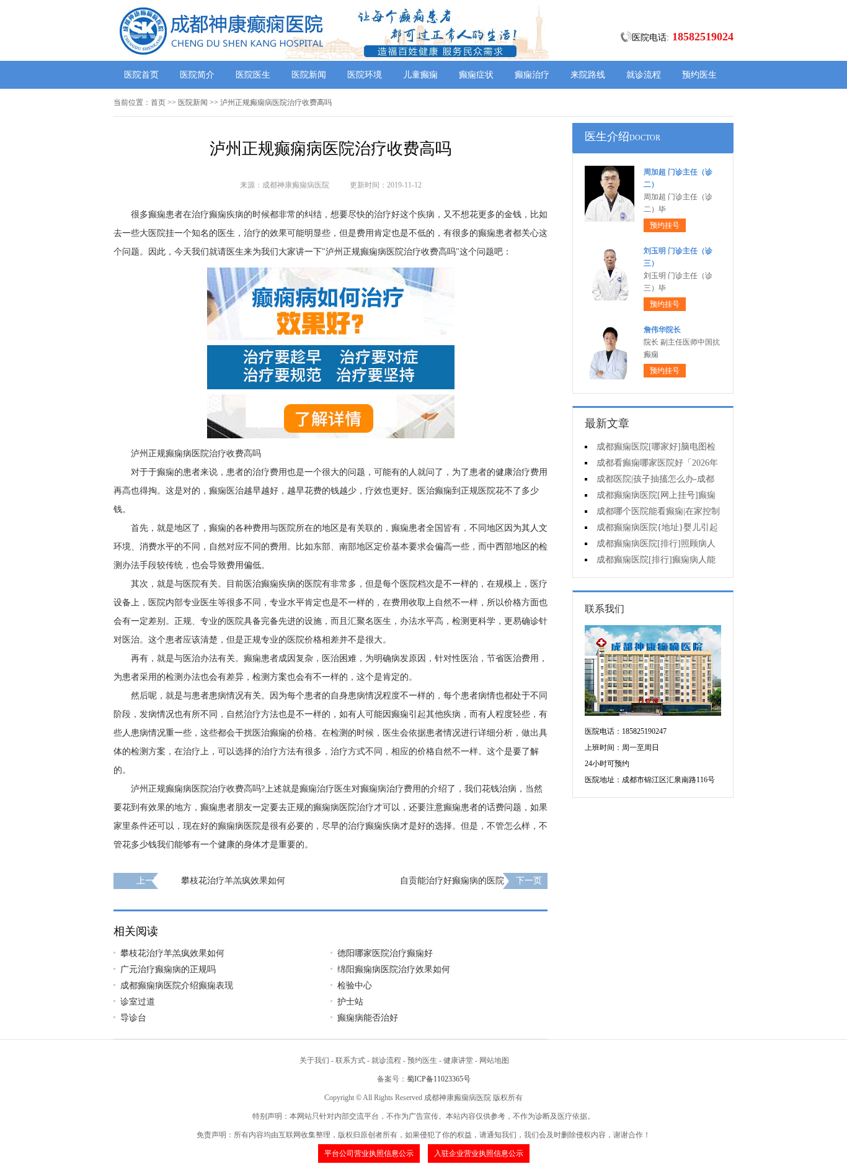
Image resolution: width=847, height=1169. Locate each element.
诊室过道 (137, 1001)
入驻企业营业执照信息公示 (478, 1153)
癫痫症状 (476, 74)
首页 (158, 102)
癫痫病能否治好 (367, 1017)
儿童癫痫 (420, 74)
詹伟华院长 (662, 329)
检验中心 (354, 985)
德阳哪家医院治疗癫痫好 (385, 953)
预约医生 (699, 74)
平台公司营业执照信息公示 (369, 1153)
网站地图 (494, 1060)
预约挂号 (665, 225)
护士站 (350, 1001)
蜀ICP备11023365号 (439, 1079)
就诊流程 (643, 74)
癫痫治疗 (532, 74)
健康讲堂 (458, 1060)
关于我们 (314, 1060)
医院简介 (197, 74)
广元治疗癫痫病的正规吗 (168, 969)
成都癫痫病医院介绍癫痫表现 (176, 985)
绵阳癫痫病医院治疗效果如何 (393, 969)
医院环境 (364, 74)
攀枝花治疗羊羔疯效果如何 (233, 880)
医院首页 (141, 74)
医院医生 (253, 74)
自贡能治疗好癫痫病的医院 (452, 880)
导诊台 (133, 1017)
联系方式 (350, 1060)
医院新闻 (308, 74)
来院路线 (587, 74)
